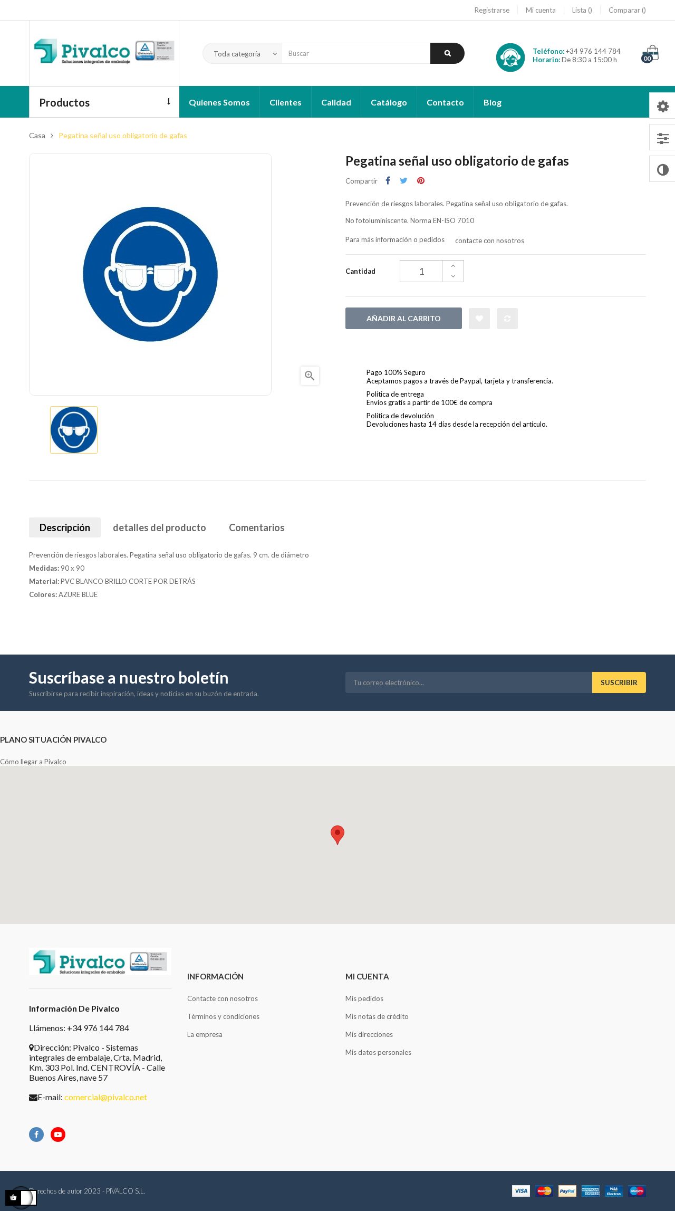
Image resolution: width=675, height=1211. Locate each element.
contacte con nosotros (489, 240)
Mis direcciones (369, 1034)
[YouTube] (58, 1134)
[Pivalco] (104, 53)
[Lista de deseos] (479, 318)
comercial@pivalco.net (105, 1097)
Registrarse (492, 10)
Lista (580, 10)
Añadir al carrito (404, 318)
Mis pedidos (364, 998)
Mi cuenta (541, 10)
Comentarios (257, 527)
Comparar (625, 10)
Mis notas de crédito (377, 1016)
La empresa (205, 1034)
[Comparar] (507, 318)
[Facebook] (36, 1134)
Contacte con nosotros (222, 998)
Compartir (387, 180)
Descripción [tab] (65, 527)
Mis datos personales (378, 1052)
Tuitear (404, 180)
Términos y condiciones (223, 1016)
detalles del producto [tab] (159, 527)
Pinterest (421, 180)
